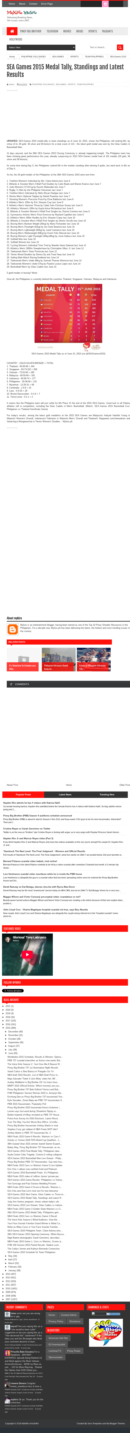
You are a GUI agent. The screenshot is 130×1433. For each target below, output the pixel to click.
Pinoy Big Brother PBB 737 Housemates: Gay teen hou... (35, 1162)
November (13, 1035)
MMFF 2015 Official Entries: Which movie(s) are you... (34, 1085)
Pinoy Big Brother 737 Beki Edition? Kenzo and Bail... (33, 1089)
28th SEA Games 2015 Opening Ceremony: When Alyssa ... (36, 1234)
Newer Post (12, 785)
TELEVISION (52, 31)
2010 (8, 1288)
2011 (8, 1285)
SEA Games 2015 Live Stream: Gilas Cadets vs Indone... (35, 1205)
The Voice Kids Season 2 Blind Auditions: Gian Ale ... (33, 1219)
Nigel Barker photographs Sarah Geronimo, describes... (34, 1237)
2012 (8, 1281)
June (11, 1053)
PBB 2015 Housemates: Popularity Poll (26, 1104)
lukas (13, 1313)
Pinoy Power (74, 1350)
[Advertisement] (65, 116)
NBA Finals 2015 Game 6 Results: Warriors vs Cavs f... (34, 1136)
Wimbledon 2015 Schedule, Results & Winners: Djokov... (35, 1057)
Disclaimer (75, 1321)
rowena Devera (18, 1383)
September (14, 1042)
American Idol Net (58, 1338)
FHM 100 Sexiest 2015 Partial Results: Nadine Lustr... (34, 1245)
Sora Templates (95, 1423)
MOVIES (67, 31)
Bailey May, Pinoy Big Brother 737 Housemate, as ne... (34, 1147)
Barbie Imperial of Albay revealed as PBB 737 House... (34, 1115)
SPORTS (92, 31)
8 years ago (25, 1348)
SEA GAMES (61, 84)
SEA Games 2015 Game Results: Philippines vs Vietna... (35, 1180)
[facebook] (84, 4)
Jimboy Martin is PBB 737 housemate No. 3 (29, 1133)
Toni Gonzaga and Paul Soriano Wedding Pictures (31, 1183)
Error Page (47, 4)
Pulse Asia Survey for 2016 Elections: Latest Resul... (33, 1118)
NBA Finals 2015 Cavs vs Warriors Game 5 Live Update (34, 1165)
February (13, 1266)
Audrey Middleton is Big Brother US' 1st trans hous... (33, 1082)
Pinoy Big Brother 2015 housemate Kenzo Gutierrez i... (34, 1107)
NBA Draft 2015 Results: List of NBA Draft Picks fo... (33, 1075)
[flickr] (98, 4)
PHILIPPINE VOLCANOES (43, 84)
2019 (8, 1013)
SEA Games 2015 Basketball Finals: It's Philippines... (33, 1172)
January (12, 1270)
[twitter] (91, 4)
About (22, 4)
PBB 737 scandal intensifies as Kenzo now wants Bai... (34, 1060)
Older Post (125, 785)
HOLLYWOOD (15, 39)
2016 (8, 1024)
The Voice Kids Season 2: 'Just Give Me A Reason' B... (34, 1064)
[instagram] (105, 4)
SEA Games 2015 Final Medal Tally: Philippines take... (34, 1151)
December (13, 1031)
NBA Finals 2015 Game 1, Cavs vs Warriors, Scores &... (35, 1241)
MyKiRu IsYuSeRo (30, 1423)
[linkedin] (112, 4)
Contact (33, 4)
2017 (8, 1020)
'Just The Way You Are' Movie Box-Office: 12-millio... (33, 1122)
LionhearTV (55, 1350)
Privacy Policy (56, 1321)
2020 (8, 1010)
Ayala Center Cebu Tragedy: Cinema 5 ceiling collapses (34, 1154)
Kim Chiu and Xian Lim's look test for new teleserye (32, 1191)
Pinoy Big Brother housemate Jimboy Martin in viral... (33, 1125)
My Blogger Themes (115, 1423)
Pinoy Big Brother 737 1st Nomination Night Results (32, 1067)
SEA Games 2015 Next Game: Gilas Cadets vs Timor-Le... (36, 1194)
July (10, 1049)
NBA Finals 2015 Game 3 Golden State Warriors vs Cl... (34, 1209)
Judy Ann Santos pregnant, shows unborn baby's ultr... (34, 1201)
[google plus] (119, 4)
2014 (8, 1274)
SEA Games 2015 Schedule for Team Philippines (31, 1252)
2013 (8, 1277)
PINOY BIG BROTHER (30, 31)
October (12, 1039)
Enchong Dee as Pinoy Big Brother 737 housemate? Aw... (35, 1096)
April (10, 1259)
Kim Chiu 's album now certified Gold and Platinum (32, 1169)
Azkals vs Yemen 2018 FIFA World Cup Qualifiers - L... (34, 1140)
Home (12, 4)
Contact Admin (69, 1315)
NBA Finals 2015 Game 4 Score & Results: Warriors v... (34, 1187)
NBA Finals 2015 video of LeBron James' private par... (33, 1176)
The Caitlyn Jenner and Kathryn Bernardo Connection (33, 1248)
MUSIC (79, 31)
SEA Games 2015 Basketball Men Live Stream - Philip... (35, 1158)
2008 (8, 1296)
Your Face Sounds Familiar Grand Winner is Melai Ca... (34, 1223)
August (12, 1046)
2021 (8, 1006)
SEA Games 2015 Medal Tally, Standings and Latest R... (35, 1198)
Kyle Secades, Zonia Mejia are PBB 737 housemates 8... (35, 1100)
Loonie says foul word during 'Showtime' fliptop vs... (32, 1111)
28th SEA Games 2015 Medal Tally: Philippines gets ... (34, 1212)
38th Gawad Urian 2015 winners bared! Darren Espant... (34, 1144)
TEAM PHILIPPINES (85, 84)
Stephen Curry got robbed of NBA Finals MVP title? (32, 1129)
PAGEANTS (107, 31)
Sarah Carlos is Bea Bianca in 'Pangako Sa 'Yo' (30, 1071)
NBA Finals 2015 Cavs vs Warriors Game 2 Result (32, 1216)
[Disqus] (68, 735)
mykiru (14, 1399)
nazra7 (14, 1326)
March (11, 1263)
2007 (8, 1299)
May (10, 1256)
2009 (8, 1292)
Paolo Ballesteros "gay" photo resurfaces (21, 1319)
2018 (8, 1017)
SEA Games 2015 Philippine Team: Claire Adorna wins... (35, 1230)
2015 (8, 1028)
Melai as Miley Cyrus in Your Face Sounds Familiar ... (33, 1227)
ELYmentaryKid (57, 1344)
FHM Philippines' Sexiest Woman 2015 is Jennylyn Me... (35, 1093)
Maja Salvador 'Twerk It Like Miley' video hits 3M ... (32, 1078)
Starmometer (56, 1357)
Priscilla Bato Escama (22, 1352)
